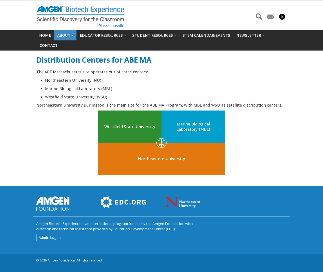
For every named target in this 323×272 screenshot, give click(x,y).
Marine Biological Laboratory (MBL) (193, 126)
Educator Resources (101, 35)
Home (45, 35)
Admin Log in (50, 237)
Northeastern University (161, 158)
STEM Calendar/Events (206, 35)
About (63, 35)
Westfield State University (129, 126)
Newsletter (248, 35)
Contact (49, 45)
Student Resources (152, 35)
